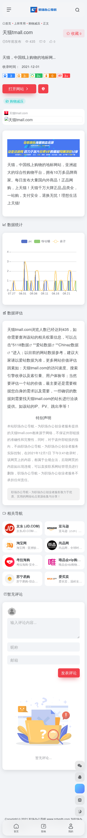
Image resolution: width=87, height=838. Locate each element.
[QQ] (80, 777)
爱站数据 (43, 344)
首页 (8, 23)
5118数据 (21, 344)
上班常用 (20, 23)
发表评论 (69, 673)
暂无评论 (15, 594)
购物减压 (34, 23)
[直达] (40, 528)
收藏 (76, 33)
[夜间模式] (80, 811)
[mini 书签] (80, 800)
